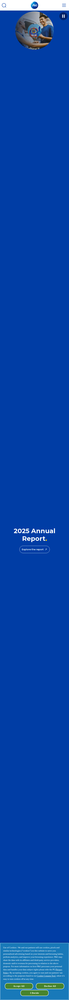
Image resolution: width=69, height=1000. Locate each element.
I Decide (34, 993)
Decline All (50, 986)
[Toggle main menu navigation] (64, 5)
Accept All (18, 986)
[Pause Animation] (63, 16)
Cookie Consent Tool (46, 976)
